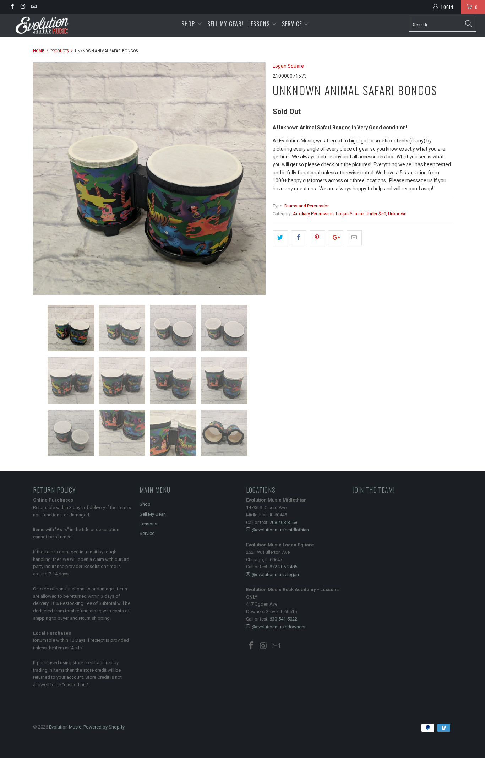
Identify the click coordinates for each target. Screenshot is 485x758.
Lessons (260, 24)
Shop (188, 24)
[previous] (45, 178)
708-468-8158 (283, 522)
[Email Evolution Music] (34, 7)
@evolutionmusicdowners (278, 626)
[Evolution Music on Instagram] (23, 7)
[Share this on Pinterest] (317, 237)
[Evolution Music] (42, 25)
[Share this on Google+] (335, 237)
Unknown (397, 213)
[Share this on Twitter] (280, 237)
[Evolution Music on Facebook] (12, 7)
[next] (253, 178)
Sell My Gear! (225, 24)
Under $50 (376, 213)
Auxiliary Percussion (313, 213)
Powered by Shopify (104, 727)
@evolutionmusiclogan (275, 574)
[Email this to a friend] (354, 237)
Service (293, 24)
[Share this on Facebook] (298, 237)
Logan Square (288, 66)
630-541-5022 (283, 619)
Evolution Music (65, 727)
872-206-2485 (283, 566)
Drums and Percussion (307, 206)
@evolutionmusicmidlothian (280, 529)
